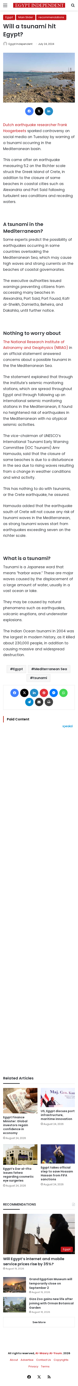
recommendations (51, 17)
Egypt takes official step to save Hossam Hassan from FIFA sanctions (57, 1173)
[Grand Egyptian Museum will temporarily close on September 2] (14, 1285)
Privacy (33, 1366)
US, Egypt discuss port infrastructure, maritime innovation (58, 1115)
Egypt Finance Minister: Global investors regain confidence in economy (15, 1125)
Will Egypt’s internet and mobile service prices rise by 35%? (33, 1261)
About (14, 1360)
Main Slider (25, 17)
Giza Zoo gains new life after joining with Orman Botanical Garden (51, 1303)
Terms (45, 1366)
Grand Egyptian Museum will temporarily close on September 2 (50, 1283)
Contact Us (43, 1360)
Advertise (27, 1360)
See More (39, 1322)
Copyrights (61, 1360)
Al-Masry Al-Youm (48, 1353)
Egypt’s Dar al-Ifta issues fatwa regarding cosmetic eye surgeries (18, 1175)
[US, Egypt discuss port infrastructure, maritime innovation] (58, 1097)
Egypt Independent (20, 44)
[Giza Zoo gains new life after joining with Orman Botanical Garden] (14, 1304)
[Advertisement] (39, 902)
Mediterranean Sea (50, 669)
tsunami (40, 678)
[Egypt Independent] (39, 5)
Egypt (9, 17)
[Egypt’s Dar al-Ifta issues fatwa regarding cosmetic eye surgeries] (20, 1154)
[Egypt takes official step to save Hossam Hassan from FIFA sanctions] (58, 1154)
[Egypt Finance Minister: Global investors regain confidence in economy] (20, 1100)
